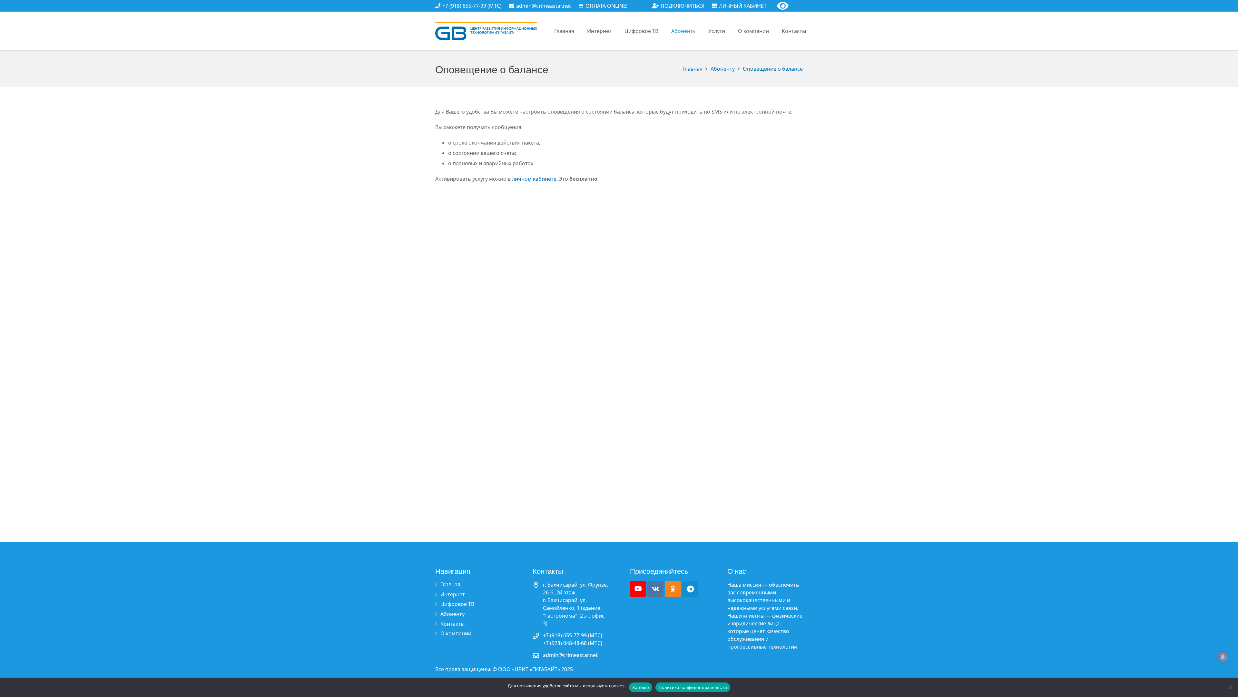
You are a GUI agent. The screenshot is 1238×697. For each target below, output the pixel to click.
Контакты (452, 623)
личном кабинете (534, 178)
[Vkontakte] (655, 589)
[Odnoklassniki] (673, 589)
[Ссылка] (486, 31)
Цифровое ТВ (457, 604)
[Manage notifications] (1223, 657)
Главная (450, 584)
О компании (455, 633)
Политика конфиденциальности (693, 687)
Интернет (452, 594)
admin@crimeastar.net (570, 655)
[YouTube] (638, 589)
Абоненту (452, 614)
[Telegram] (690, 589)
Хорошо (640, 687)
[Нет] (1230, 687)
